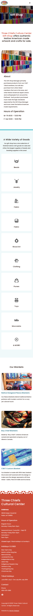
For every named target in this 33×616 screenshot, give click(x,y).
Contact (4, 584)
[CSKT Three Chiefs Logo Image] (4, 3)
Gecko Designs (14, 611)
